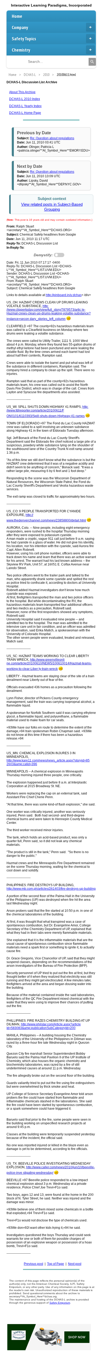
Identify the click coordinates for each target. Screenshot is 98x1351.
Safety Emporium (59, 1302)
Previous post (33, 1264)
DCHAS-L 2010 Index (24, 99)
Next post (74, 1264)
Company (20, 27)
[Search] (92, 62)
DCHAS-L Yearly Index (25, 106)
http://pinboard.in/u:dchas (64, 295)
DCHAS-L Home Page (25, 113)
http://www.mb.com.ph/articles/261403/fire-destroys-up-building (51, 889)
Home (17, 16)
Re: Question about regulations (52, 138)
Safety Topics (24, 39)
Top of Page (55, 1264)
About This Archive (22, 92)
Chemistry (21, 50)
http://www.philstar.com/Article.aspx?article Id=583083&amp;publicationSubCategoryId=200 (44, 1026)
